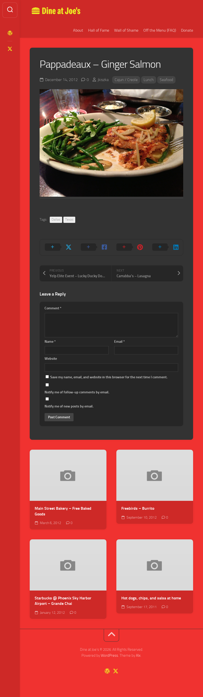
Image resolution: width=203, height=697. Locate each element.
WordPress (109, 655)
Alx (138, 655)
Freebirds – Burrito (137, 508)
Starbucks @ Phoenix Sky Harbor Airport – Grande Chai (63, 601)
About (78, 30)
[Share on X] (58, 247)
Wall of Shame (126, 30)
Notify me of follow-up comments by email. (77, 392)
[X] (10, 49)
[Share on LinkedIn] (165, 247)
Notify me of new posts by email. (69, 406)
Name (50, 341)
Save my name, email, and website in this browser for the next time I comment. (108, 377)
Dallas (55, 219)
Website (51, 359)
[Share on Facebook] (94, 247)
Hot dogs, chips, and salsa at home (151, 598)
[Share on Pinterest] (129, 247)
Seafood (166, 79)
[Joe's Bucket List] (10, 33)
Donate (187, 30)
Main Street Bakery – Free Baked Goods (63, 511)
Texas (69, 219)
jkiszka (103, 79)
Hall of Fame (98, 30)
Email (119, 341)
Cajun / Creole (126, 79)
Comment (53, 308)
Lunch (149, 79)
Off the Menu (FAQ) (159, 30)
